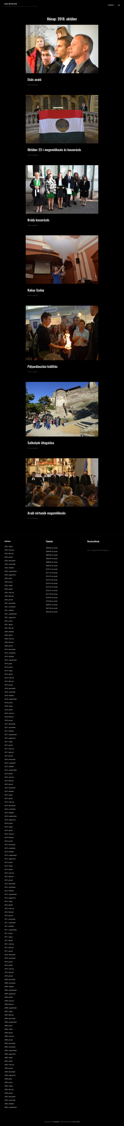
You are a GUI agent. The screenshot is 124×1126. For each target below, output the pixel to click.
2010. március (9, 969)
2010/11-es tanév (51, 569)
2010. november (10, 958)
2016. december (10, 759)
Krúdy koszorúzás (38, 219)
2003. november (10, 1100)
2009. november (10, 983)
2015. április (9, 798)
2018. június (9, 703)
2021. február (9, 628)
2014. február (9, 837)
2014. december (10, 806)
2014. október (9, 813)
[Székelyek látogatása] (62, 409)
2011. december (10, 919)
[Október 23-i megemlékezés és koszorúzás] (62, 119)
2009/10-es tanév (51, 566)
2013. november (10, 848)
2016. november (10, 763)
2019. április (9, 674)
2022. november (10, 564)
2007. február (9, 1015)
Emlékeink (11, 4)
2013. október (9, 852)
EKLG (36, 85)
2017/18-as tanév (51, 594)
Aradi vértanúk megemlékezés (47, 512)
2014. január (9, 841)
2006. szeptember (11, 1022)
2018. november (10, 692)
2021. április (9, 625)
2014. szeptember (11, 816)
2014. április (9, 830)
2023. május (9, 546)
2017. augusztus (10, 738)
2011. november (10, 923)
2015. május (9, 795)
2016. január (9, 784)
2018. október (9, 696)
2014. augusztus (10, 820)
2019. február (9, 681)
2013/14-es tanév (51, 580)
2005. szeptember (11, 1050)
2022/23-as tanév (51, 612)
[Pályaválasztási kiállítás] (62, 333)
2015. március (9, 802)
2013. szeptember (11, 855)
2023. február (9, 554)
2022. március (9, 593)
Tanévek (110, 5)
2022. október (9, 568)
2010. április (9, 965)
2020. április (9, 635)
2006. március (9, 1036)
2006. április (9, 1033)
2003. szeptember (11, 1107)
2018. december (10, 688)
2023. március (9, 550)
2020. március (9, 639)
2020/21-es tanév (51, 605)
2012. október (9, 891)
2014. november (10, 809)
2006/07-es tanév (51, 559)
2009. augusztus (10, 994)
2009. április (9, 997)
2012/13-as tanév (51, 576)
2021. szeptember (11, 614)
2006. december (10, 1019)
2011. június (9, 933)
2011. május (9, 937)
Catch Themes (76, 1122)
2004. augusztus (10, 1075)
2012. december (10, 884)
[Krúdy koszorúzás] (62, 189)
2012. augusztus (10, 898)
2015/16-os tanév (52, 587)
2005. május (9, 1058)
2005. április (9, 1061)
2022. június (9, 582)
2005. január (9, 1068)
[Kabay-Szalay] (62, 259)
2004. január (9, 1093)
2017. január (9, 756)
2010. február (9, 972)
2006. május (9, 1029)
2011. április (9, 940)
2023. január (9, 557)
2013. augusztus (10, 859)
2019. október (9, 656)
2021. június (9, 621)
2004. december (10, 1072)
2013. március (9, 873)
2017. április (9, 745)
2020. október (9, 632)
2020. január (9, 646)
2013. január (9, 880)
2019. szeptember (11, 660)
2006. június (9, 1026)
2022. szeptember (11, 571)
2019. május (9, 671)
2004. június (9, 1082)
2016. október (9, 767)
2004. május (9, 1086)
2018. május (9, 706)
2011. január (9, 951)
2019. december (10, 649)
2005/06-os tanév (52, 555)
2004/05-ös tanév (52, 551)
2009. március (9, 1001)
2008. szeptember (11, 1008)
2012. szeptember (11, 894)
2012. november (10, 887)
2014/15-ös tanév (52, 583)
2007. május (9, 1011)
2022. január (9, 600)
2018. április (9, 710)
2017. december (10, 724)
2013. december (10, 845)
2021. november (10, 607)
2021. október (9, 610)
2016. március (9, 777)
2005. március (9, 1065)
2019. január (9, 685)
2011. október (9, 926)
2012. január (9, 916)
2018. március (9, 713)
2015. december (10, 788)
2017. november (10, 727)
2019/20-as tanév (51, 601)
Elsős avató (34, 79)
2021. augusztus (10, 617)
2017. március (9, 749)
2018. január (9, 720)
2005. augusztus (10, 1054)
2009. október (9, 987)
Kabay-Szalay (36, 290)
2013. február (9, 877)
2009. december (10, 979)
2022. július (8, 578)
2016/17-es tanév (51, 590)
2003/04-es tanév (51, 548)
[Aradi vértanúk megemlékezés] (62, 482)
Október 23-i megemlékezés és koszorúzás (54, 149)
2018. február (9, 717)
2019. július (8, 664)
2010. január (9, 976)
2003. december (10, 1097)
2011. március (9, 944)
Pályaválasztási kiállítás (42, 366)
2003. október (9, 1104)
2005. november (10, 1047)
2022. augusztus (10, 575)
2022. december (10, 561)
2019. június (9, 667)
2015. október (9, 791)
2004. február (9, 1090)
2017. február (9, 752)
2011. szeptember (11, 930)
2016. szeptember (11, 770)
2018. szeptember (11, 699)
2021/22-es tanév (51, 608)
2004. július (8, 1079)
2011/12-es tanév (51, 573)
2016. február (9, 781)
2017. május (9, 742)
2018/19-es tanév (51, 598)
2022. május (9, 585)
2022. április (9, 589)
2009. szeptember (11, 990)
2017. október (9, 731)
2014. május (9, 827)
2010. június (9, 962)
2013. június (9, 862)
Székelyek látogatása (41, 442)
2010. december (10, 955)
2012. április (9, 905)
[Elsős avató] (62, 49)
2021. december (10, 603)
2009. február (9, 1004)
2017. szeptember (11, 735)
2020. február (9, 642)
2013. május (9, 866)
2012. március (9, 908)
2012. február (9, 912)
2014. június (9, 823)
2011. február (9, 948)
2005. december (10, 1043)
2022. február (9, 596)
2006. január (9, 1040)
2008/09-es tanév (51, 562)
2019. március (9, 678)
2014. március (9, 834)
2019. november (10, 653)
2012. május (9, 901)
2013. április (9, 869)
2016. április (9, 774)
